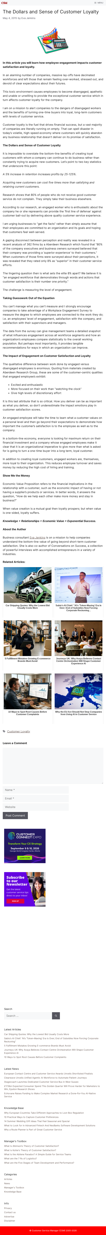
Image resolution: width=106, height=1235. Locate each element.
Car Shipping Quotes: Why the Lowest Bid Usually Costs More (36, 1034)
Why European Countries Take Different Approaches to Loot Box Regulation (44, 1112)
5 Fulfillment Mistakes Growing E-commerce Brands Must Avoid (37, 1045)
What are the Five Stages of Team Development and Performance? (39, 1162)
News (7, 1183)
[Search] (56, 1015)
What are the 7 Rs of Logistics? (20, 1158)
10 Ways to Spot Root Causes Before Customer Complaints (35, 1057)
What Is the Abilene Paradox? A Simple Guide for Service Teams (37, 1154)
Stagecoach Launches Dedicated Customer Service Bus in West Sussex (41, 1081)
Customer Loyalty (18, 731)
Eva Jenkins (37, 537)
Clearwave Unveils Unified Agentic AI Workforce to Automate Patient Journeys (45, 1077)
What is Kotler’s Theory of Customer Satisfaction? (30, 1150)
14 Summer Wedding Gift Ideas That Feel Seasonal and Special (37, 1121)
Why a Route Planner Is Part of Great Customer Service (33, 1129)
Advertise (9, 1216)
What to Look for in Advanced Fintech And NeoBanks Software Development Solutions (49, 1125)
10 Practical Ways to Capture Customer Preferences (31, 1117)
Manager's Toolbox (14, 1187)
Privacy (8, 1208)
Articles (8, 1179)
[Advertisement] (25, 956)
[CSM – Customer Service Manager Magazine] (4, 3)
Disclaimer (9, 1220)
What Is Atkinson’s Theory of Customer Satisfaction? (31, 1146)
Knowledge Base (12, 1191)
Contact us (10, 1212)
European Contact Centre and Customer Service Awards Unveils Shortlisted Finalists (48, 1073)
